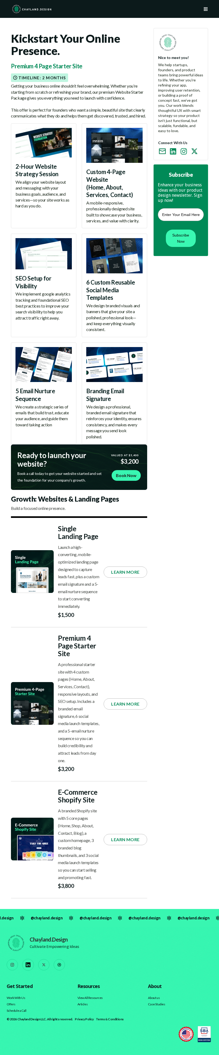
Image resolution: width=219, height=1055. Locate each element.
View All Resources (90, 997)
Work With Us (16, 997)
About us (154, 997)
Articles (82, 1004)
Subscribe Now (180, 238)
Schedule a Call (16, 1010)
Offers (11, 1004)
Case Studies (156, 1004)
